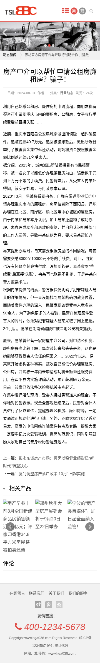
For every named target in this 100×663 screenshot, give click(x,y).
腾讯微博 (48, 604)
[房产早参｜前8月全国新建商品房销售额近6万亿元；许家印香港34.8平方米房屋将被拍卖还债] (17, 527)
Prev (10, 526)
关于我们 (56, 593)
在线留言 (17, 593)
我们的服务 (78, 593)
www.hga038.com (37, 638)
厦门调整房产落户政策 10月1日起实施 (52, 473)
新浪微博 (38, 604)
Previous (5, 32)
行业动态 (66, 93)
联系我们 (36, 593)
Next (94, 32)
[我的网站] (22, 11)
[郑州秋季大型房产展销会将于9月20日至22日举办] (50, 515)
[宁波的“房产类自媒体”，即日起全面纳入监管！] (82, 515)
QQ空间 (59, 604)
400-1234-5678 (54, 627)
